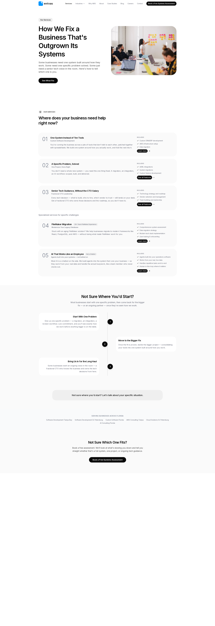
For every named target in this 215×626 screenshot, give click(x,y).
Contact (140, 3)
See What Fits (48, 80)
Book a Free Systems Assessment (161, 3)
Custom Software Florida (115, 420)
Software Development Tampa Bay (59, 420)
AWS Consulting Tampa (135, 420)
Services (68, 3)
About (101, 3)
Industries (79, 3)
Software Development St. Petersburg (89, 420)
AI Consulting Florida (107, 423)
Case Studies (112, 3)
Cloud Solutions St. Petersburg (157, 420)
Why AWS (92, 3)
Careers (130, 3)
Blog (122, 3)
